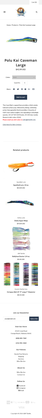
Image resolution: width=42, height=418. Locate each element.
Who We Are (21, 361)
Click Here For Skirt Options (12, 124)
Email (22, 390)
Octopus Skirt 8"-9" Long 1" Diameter (21, 292)
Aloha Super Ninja (21, 221)
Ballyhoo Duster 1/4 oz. (21, 256)
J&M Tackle (21, 253)
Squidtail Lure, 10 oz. (21, 185)
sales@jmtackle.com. (29, 120)
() (34, 2)
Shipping (21, 356)
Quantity (17, 83)
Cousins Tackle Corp (21, 289)
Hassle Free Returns (21, 354)
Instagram (22, 388)
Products (15, 25)
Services (21, 359)
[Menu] (4, 12)
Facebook (22, 386)
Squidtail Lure (21, 182)
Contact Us (21, 375)
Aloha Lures (21, 218)
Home (9, 25)
